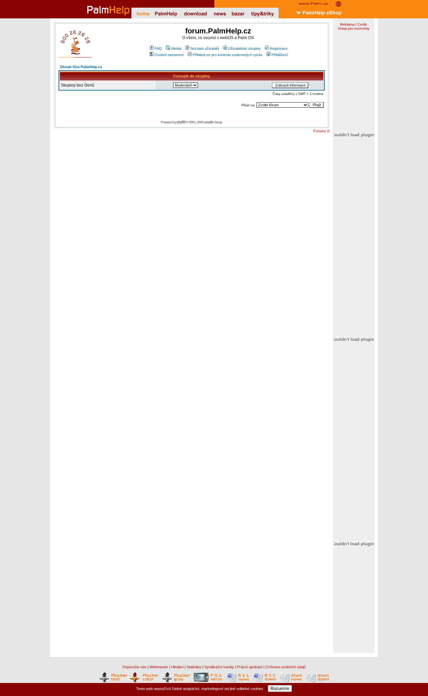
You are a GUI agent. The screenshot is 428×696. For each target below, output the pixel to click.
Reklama (347, 24)
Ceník (362, 24)
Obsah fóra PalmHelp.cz (81, 67)
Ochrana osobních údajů (285, 667)
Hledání (177, 667)
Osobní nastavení (169, 55)
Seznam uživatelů (204, 48)
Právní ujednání (249, 667)
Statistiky (194, 667)
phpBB (181, 122)
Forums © (321, 131)
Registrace (279, 48)
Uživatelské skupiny (244, 48)
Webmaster (158, 667)
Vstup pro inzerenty (353, 28)
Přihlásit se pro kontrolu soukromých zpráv (227, 55)
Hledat (176, 48)
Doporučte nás (134, 667)
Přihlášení (280, 55)
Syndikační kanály (219, 667)
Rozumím (280, 688)
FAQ (158, 48)
